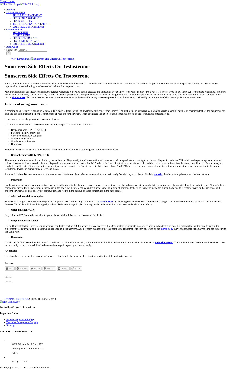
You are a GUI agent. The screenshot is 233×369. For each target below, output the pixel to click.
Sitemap (10, 325)
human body (167, 228)
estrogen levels (105, 201)
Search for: (11, 49)
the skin (158, 174)
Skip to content (7, 1)
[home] (10, 301)
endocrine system (164, 242)
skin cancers (18, 97)
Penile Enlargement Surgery (20, 319)
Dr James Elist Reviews (17, 299)
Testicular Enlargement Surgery (22, 322)
